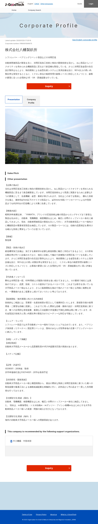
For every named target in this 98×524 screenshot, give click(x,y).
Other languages (46, 4)
